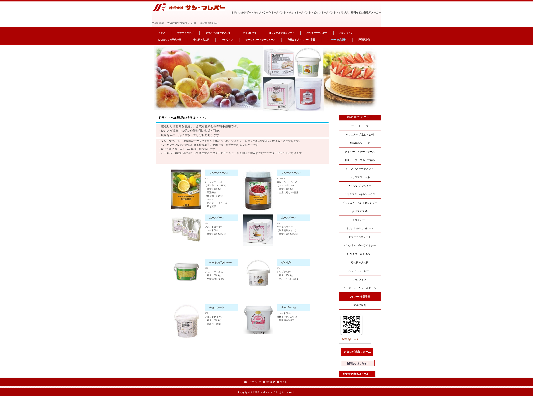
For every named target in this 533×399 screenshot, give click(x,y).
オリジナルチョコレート (281, 32)
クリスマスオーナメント (218, 32)
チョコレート (250, 32)
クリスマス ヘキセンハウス (360, 194)
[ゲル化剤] (258, 273)
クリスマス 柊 (360, 211)
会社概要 (270, 382)
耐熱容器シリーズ (360, 143)
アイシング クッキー (359, 185)
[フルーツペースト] (186, 189)
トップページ (254, 382)
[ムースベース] (186, 228)
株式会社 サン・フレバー (188, 6)
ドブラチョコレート (360, 236)
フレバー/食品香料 (336, 39)
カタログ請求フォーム (357, 351)
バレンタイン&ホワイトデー (360, 245)
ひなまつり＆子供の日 (169, 39)
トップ (161, 32)
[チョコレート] (186, 321)
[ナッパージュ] (258, 319)
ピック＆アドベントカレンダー (359, 202)
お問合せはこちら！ (358, 363)
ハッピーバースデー (317, 32)
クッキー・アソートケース (360, 151)
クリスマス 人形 (360, 177)
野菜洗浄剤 (364, 39)
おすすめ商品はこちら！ (357, 373)
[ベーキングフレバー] (186, 270)
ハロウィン (227, 39)
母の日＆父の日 (201, 39)
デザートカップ (185, 32)
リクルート (285, 382)
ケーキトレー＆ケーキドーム (260, 39)
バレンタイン (346, 32)
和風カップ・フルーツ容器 (301, 39)
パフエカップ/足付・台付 (360, 134)
